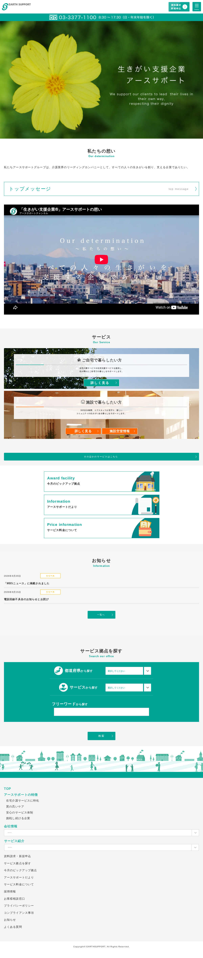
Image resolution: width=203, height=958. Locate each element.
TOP (7, 788)
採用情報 (10, 891)
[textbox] (123, 671)
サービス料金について (19, 884)
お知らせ (10, 919)
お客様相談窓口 (14, 898)
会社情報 (10, 826)
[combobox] (124, 671)
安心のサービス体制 (19, 812)
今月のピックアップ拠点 (20, 870)
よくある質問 (13, 926)
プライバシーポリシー (19, 905)
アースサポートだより (19, 877)
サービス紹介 (14, 841)
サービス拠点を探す (17, 863)
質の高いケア (15, 806)
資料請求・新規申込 (17, 856)
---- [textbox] (10, 832)
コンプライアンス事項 (19, 912)
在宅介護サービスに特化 (22, 800)
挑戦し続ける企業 (18, 818)
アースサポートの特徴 (21, 794)
